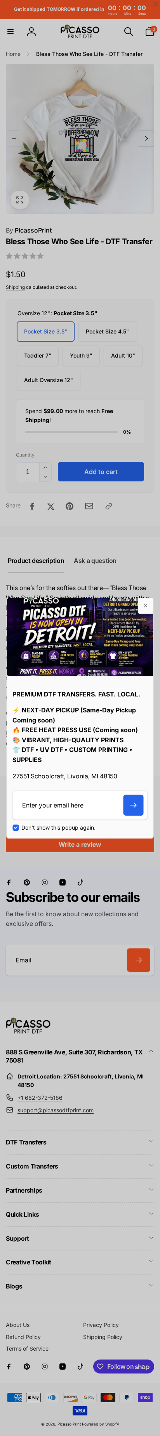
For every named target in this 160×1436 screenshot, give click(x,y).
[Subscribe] (133, 805)
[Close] (145, 605)
